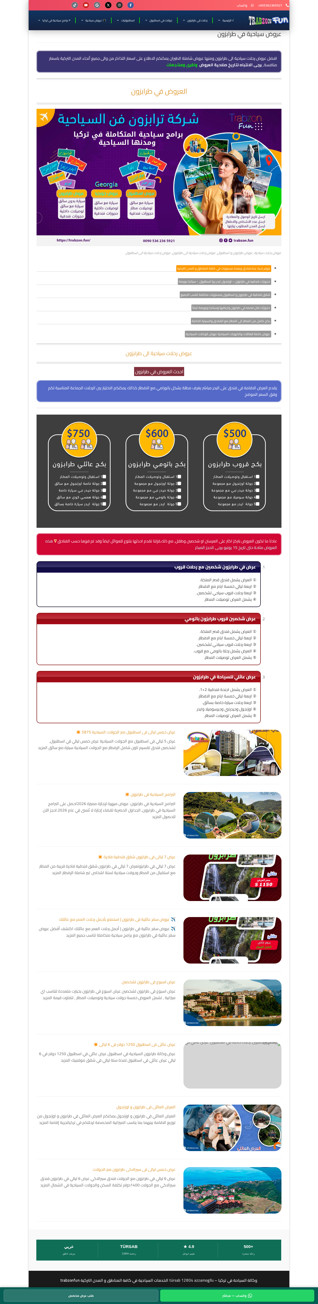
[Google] (97, 5)
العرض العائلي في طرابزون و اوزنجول (146, 1107)
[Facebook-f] (130, 5)
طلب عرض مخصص (81, 1295)
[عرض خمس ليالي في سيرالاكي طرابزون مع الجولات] (232, 1190)
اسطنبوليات (128, 20)
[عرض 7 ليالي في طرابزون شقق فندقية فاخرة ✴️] (232, 878)
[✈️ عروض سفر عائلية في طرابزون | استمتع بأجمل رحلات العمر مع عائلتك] (232, 940)
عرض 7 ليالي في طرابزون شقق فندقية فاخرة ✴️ (137, 857)
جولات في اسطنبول (160, 20)
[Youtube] (86, 5)
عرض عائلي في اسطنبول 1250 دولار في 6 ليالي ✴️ (134, 1044)
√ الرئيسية (228, 20)
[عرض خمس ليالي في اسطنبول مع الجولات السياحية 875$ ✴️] (232, 753)
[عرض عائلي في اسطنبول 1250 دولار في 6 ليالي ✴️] (232, 1065)
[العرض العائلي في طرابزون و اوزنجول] (232, 1128)
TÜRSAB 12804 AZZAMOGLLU (191, 1280)
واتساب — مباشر (234, 1295)
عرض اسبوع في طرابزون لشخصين (149, 982)
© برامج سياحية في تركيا (56, 20)
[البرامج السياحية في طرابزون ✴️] (232, 815)
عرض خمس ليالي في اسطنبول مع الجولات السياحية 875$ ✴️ (126, 732)
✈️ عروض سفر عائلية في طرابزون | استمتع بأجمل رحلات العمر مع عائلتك (117, 919)
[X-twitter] (108, 5)
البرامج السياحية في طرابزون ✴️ (150, 794)
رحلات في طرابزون (197, 20)
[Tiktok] (74, 5)
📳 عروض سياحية (95, 20)
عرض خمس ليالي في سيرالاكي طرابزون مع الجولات (134, 1169)
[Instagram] (119, 5)
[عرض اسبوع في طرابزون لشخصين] (232, 1003)
